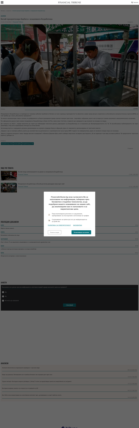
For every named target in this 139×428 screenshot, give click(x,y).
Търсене (135, 2)
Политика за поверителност (59, 225)
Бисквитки (77, 225)
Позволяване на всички (81, 232)
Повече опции (54, 232)
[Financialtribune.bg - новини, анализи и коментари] (69, 2)
